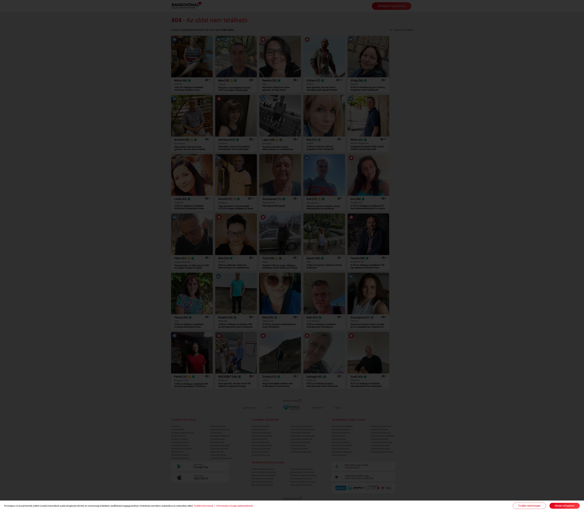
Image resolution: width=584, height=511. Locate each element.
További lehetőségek (529, 505)
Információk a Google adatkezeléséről (234, 506)
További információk (203, 506)
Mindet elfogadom (564, 505)
